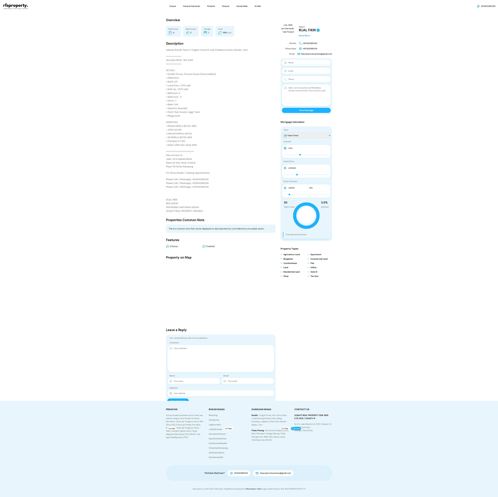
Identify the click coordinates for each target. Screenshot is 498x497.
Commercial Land (319, 259)
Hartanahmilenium (217, 434)
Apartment (315, 254)
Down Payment (290, 181)
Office (313, 267)
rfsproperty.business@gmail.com (316, 54)
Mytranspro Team (254, 489)
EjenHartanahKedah (218, 443)
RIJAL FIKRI (307, 30)
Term (285, 130)
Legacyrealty (215, 424)
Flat (312, 263)
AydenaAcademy (216, 452)
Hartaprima (214, 420)
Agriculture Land (291, 254)
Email (226, 375)
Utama (172, 6)
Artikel (258, 6)
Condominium (290, 263)
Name (172, 375)
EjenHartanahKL (216, 457)
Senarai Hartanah (191, 6)
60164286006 (488, 6)
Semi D (313, 272)
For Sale (172, 429)
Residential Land (291, 272)
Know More (304, 35)
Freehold (210, 246)
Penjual (225, 6)
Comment (174, 342)
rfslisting (213, 415)
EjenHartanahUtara (217, 438)
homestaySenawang (218, 448)
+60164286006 (310, 43)
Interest (287, 141)
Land (285, 267)
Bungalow (288, 259)
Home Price (288, 161)
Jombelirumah (215, 429)
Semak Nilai (241, 6)
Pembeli (211, 6)
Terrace (314, 276)
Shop (286, 276)
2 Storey (174, 246)
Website (173, 388)
